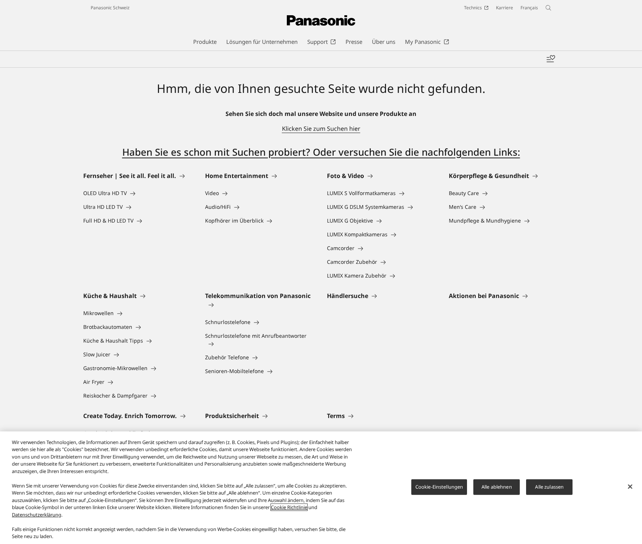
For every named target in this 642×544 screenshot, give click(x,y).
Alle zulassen (549, 486)
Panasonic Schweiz (110, 7)
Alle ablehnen (497, 486)
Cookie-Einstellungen (439, 486)
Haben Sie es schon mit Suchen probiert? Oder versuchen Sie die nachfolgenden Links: (321, 152)
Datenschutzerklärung (36, 514)
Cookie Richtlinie (289, 507)
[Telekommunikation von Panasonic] (260, 305)
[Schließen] (630, 487)
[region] (321, 487)
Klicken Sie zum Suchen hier (321, 128)
